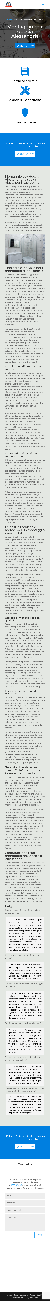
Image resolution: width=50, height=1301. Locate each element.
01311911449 (27, 45)
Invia (39, 1235)
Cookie (40, 1295)
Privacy (33, 1295)
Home (9, 20)
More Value (33, 1298)
